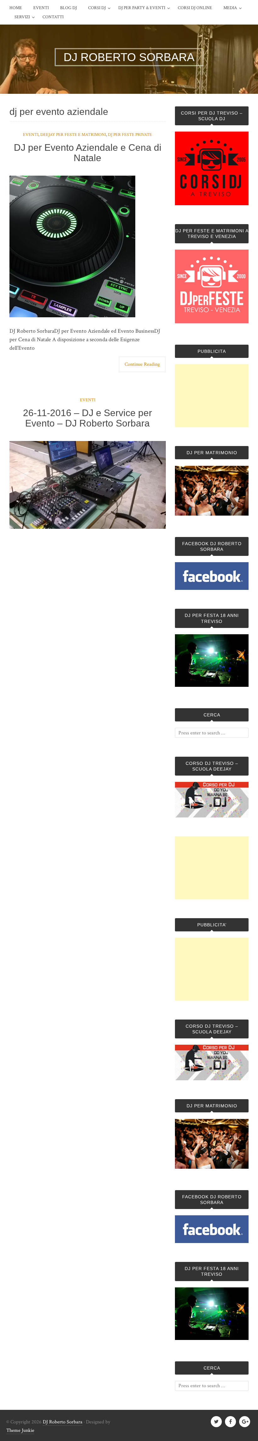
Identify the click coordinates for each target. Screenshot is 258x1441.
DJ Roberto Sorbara (62, 1422)
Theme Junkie (20, 1430)
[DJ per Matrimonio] (212, 514)
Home (15, 8)
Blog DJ (68, 8)
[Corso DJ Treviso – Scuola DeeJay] (212, 799)
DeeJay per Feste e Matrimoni (73, 135)
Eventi (41, 8)
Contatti (53, 17)
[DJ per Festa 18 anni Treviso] (212, 685)
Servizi (22, 17)
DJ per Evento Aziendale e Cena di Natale (87, 152)
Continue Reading (142, 364)
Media (230, 8)
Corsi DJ (97, 8)
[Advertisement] (212, 395)
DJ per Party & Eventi (141, 8)
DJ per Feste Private (130, 135)
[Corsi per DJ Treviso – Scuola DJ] (212, 168)
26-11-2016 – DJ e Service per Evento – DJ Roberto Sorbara (87, 418)
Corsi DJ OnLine (195, 8)
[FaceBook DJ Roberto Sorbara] (212, 576)
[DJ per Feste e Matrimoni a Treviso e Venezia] (212, 322)
